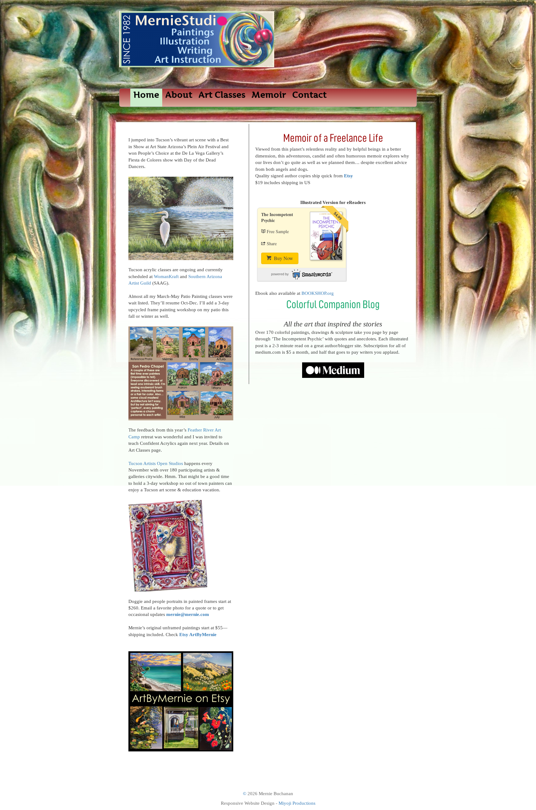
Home (146, 95)
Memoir (269, 95)
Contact (309, 95)
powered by (280, 274)
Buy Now (283, 258)
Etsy (348, 175)
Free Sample (278, 231)
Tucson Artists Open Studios (155, 463)
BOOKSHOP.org (318, 293)
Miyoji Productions (297, 803)
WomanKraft (166, 276)
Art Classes (222, 95)
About (178, 95)
